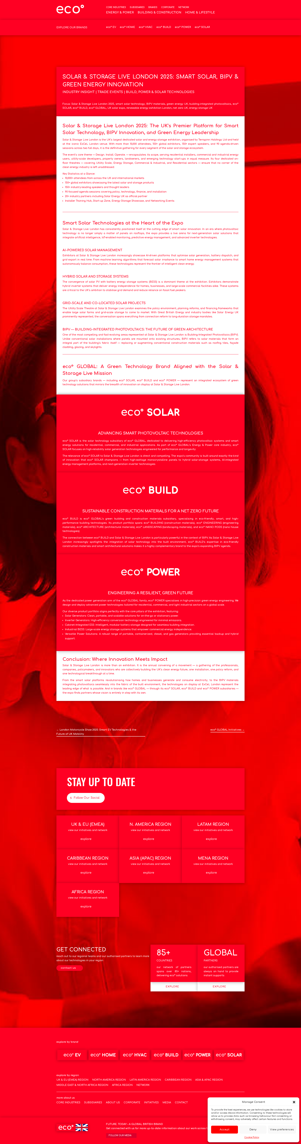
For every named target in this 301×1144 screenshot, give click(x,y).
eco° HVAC (146, 27)
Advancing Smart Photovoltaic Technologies (150, 433)
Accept (224, 1129)
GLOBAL (220, 952)
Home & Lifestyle (200, 12)
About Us (113, 1102)
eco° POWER (183, 27)
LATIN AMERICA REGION (145, 1080)
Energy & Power (120, 12)
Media (167, 1102)
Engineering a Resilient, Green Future (150, 593)
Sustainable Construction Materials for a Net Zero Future (150, 511)
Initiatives (151, 1102)
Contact (181, 1102)
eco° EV (111, 27)
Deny (252, 1129)
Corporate (168, 7)
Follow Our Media (120, 1135)
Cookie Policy (251, 1137)
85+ (163, 952)
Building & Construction (159, 12)
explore (85, 839)
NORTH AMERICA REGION (109, 1080)
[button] (294, 1102)
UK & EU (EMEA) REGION (72, 1080)
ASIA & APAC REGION (209, 1080)
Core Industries (116, 7)
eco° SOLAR (202, 27)
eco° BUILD (163, 27)
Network (183, 7)
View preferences (282, 1129)
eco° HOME (127, 27)
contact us (68, 968)
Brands (152, 7)
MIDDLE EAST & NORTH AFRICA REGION (82, 1085)
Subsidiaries (137, 7)
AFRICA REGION (122, 1085)
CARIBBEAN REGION (178, 1080)
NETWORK (143, 1085)
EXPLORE (172, 986)
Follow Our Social (86, 797)
